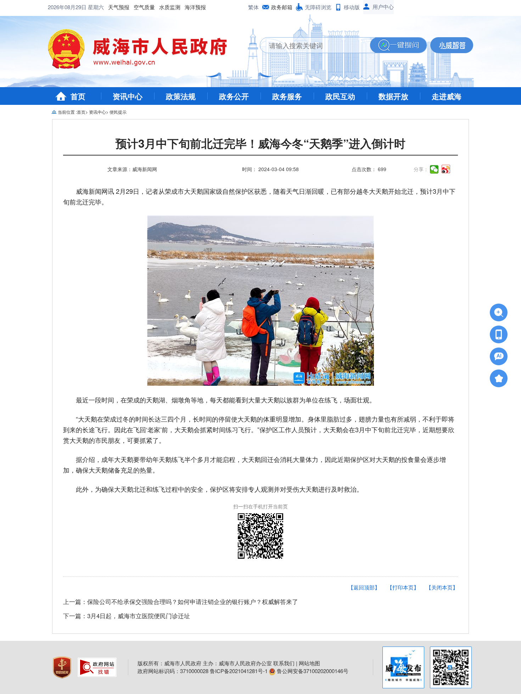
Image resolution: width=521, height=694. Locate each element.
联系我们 (284, 663)
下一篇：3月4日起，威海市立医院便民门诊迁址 (126, 615)
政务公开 (234, 96)
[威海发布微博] (403, 667)
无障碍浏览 (318, 7)
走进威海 (446, 96)
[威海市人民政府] (143, 51)
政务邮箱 (281, 7)
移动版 (352, 7)
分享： (421, 169)
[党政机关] (63, 666)
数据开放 (393, 96)
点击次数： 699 (369, 169)
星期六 (96, 7)
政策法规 (181, 96)
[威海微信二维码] (451, 667)
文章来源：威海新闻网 (132, 169)
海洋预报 (195, 7)
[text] (315, 45)
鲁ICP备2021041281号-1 (239, 671)
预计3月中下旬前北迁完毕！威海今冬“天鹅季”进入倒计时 (260, 144)
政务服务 (287, 96)
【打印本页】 (403, 587)
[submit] (398, 45)
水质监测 (169, 7)
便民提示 (118, 112)
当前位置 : (67, 112)
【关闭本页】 (442, 587)
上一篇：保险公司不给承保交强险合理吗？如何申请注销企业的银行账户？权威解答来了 (180, 601)
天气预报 (118, 7)
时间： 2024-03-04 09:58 (270, 169)
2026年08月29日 (68, 7)
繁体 (253, 7)
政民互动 (340, 96)
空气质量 (144, 7)
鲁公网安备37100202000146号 (311, 671)
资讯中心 (127, 96)
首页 (78, 96)
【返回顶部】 (364, 587)
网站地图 (309, 663)
